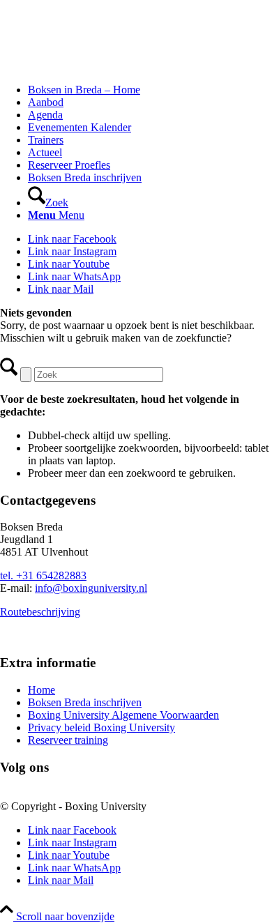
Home (41, 690)
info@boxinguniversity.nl (91, 588)
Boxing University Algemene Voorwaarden (123, 715)
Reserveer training (68, 740)
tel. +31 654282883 (43, 575)
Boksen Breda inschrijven (85, 702)
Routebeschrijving (40, 612)
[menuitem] (150, 90)
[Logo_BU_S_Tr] (104, 66)
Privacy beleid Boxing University (101, 727)
